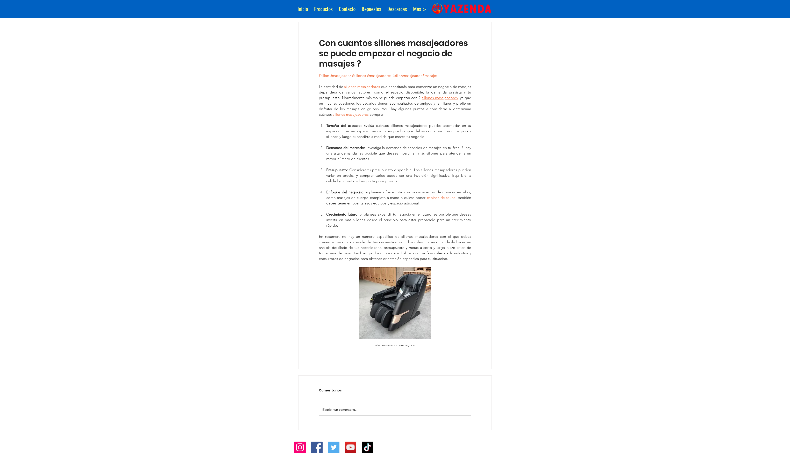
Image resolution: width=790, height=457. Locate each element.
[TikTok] (367, 447)
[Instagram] (300, 447)
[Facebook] (317, 447)
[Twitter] (333, 447)
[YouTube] (350, 447)
